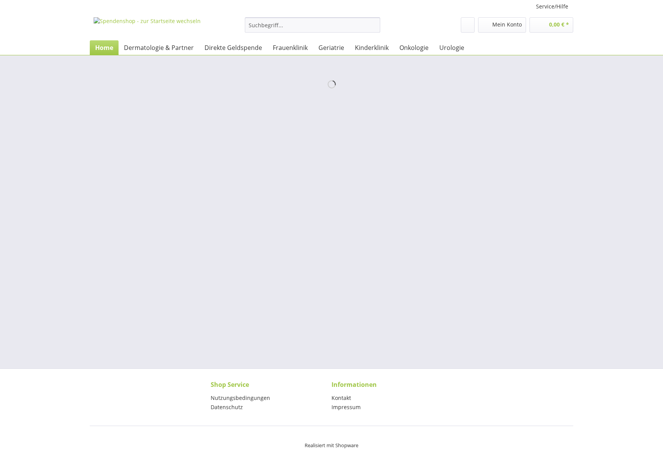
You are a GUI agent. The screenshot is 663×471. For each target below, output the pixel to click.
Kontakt (341, 397)
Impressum (346, 407)
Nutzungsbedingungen (240, 397)
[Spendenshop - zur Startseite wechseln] (147, 26)
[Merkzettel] (468, 25)
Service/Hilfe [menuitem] (552, 6)
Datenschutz (227, 407)
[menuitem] (312, 28)
